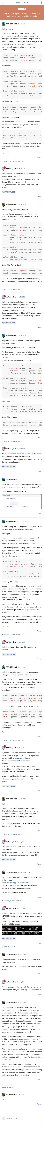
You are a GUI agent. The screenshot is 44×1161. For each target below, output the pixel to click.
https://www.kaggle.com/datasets (15, 883)
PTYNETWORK (9, 192)
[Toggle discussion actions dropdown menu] (41, 2)
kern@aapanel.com (22, 758)
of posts (21, 2)
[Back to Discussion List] (2, 2)
